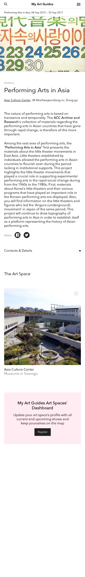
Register (42, 432)
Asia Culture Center (17, 100)
